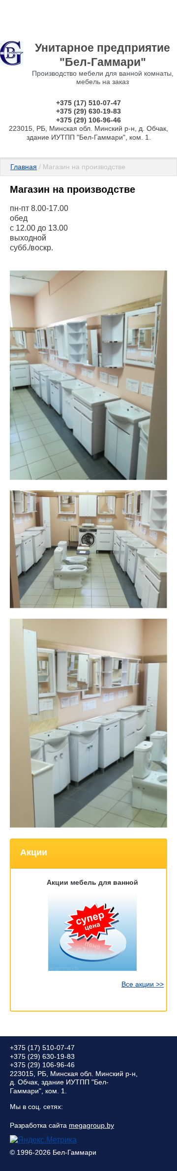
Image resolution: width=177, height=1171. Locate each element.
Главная (23, 167)
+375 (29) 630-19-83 (88, 111)
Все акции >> (142, 984)
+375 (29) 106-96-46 (88, 120)
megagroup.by (91, 1125)
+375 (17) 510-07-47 (88, 103)
